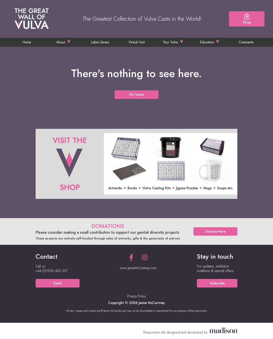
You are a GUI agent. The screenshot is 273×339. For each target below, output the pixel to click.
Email (58, 283)
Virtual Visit (137, 42)
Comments (246, 42)
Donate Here (215, 231)
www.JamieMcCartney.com (138, 268)
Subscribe (217, 283)
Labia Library (100, 42)
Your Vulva (170, 42)
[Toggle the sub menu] (68, 41)
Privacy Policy (136, 296)
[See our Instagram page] (144, 257)
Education (207, 42)
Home (26, 42)
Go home (136, 94)
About (60, 42)
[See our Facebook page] (131, 257)
